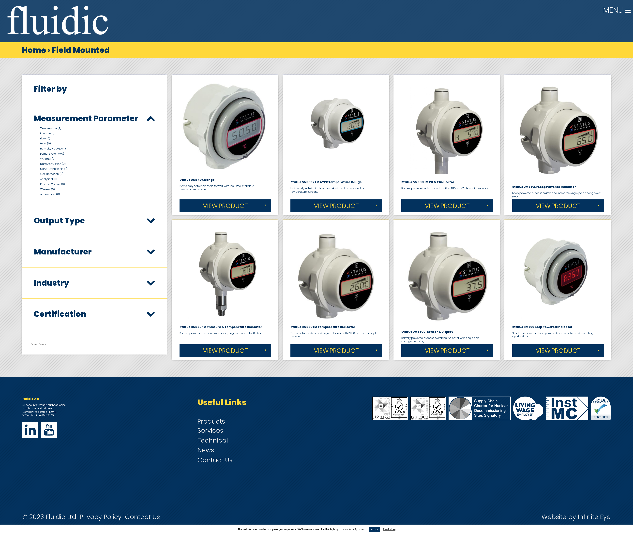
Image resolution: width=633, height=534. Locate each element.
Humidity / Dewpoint (54, 148)
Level (45, 143)
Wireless (47, 189)
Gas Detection (51, 174)
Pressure (47, 133)
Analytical (48, 179)
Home (34, 50)
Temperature (50, 128)
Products (211, 421)
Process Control (52, 184)
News (205, 450)
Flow (45, 138)
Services (210, 430)
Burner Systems (52, 154)
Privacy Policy (100, 516)
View (225, 205)
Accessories (50, 194)
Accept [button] (374, 529)
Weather (48, 159)
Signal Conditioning (54, 169)
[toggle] (151, 118)
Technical (212, 440)
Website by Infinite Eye (576, 516)
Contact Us (214, 460)
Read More (389, 529)
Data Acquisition (53, 164)
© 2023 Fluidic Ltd (49, 516)
